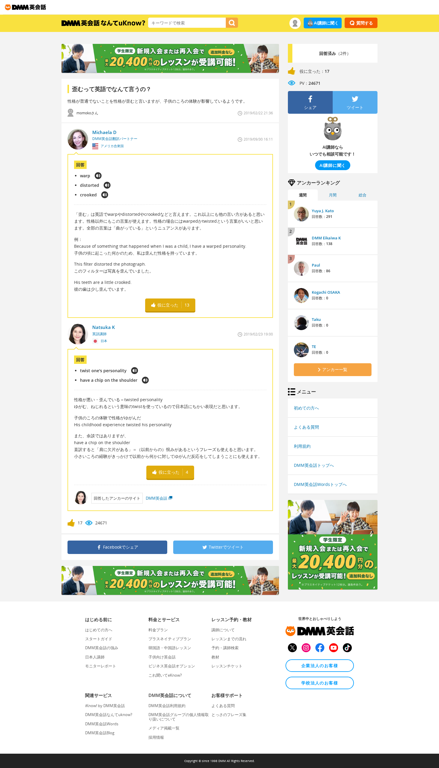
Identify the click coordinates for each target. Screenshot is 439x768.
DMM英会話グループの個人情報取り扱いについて (178, 716)
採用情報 (156, 737)
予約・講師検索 (225, 647)
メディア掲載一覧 (163, 728)
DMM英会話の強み (101, 647)
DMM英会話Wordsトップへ (320, 484)
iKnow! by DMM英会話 (105, 705)
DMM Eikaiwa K (326, 238)
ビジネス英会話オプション (171, 666)
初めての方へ (306, 408)
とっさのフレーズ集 (228, 714)
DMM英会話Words (101, 724)
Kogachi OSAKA (326, 292)
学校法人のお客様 (319, 683)
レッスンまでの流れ (228, 638)
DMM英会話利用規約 (166, 705)
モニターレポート (100, 666)
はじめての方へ (98, 629)
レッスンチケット (226, 666)
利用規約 (302, 446)
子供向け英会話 (162, 657)
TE (314, 346)
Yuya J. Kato (323, 210)
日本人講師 (95, 657)
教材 (215, 657)
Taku (316, 319)
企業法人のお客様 (319, 665)
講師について (223, 629)
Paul (316, 265)
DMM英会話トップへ (314, 465)
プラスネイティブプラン (169, 638)
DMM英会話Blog (99, 732)
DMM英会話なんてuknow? (108, 714)
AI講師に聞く (326, 23)
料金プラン (158, 629)
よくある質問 (306, 427)
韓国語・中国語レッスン (169, 647)
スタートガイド (98, 638)
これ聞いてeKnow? (165, 675)
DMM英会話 (156, 498)
